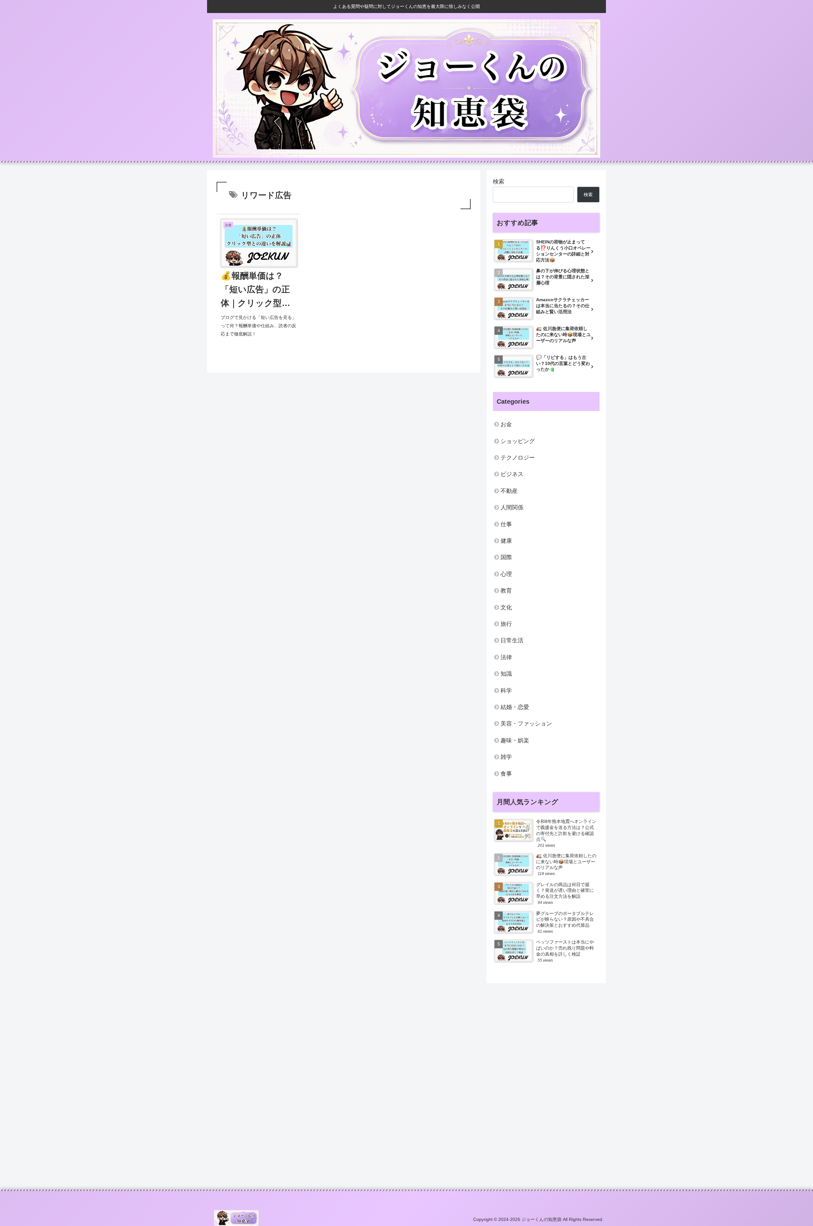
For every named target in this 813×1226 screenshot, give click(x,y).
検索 (498, 181)
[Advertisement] (397, 1084)
